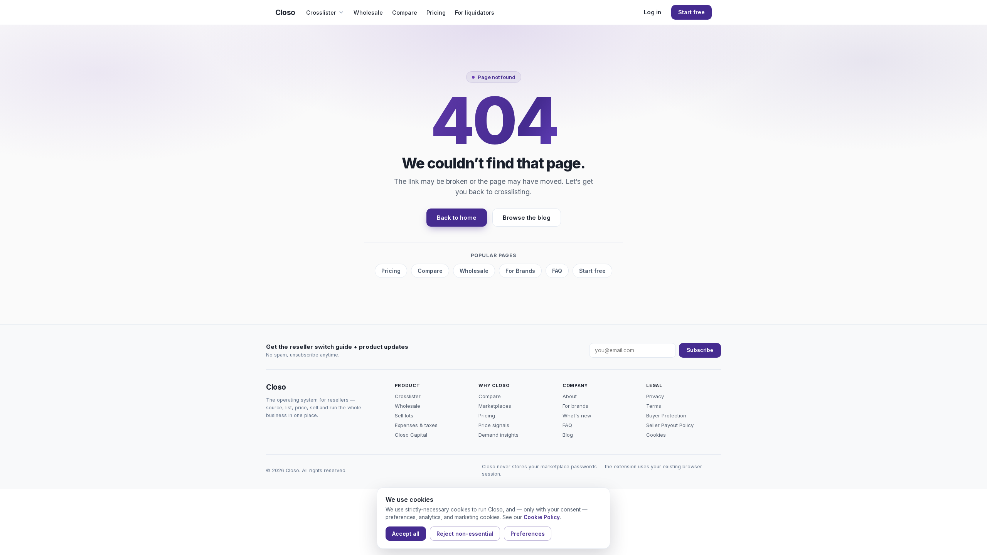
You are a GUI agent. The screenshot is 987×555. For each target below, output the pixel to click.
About (570, 396)
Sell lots (404, 415)
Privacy (655, 396)
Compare (404, 12)
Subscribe (700, 350)
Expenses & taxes (416, 425)
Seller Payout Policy (670, 425)
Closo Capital (411, 435)
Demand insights (498, 435)
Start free (691, 12)
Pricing (436, 12)
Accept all (405, 533)
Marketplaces (494, 406)
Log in (652, 12)
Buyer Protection (666, 415)
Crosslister (321, 12)
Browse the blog (527, 217)
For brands (575, 406)
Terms (653, 406)
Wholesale (368, 12)
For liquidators (474, 12)
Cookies (656, 435)
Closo (285, 12)
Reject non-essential (465, 533)
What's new (577, 415)
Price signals (493, 425)
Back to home (457, 217)
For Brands (520, 270)
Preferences (527, 533)
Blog (568, 435)
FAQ (557, 270)
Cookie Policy (542, 517)
